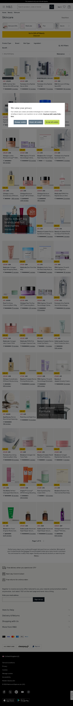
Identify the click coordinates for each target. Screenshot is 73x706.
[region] (36, 115)
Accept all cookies (52, 122)
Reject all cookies (36, 122)
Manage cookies (20, 122)
